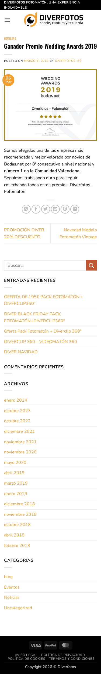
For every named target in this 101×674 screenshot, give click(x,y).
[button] (7, 19)
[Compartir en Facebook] (36, 209)
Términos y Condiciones (72, 659)
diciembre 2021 (19, 431)
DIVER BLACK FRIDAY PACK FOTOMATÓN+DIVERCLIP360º (34, 317)
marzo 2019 (16, 483)
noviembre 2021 (20, 442)
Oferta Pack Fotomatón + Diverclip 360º (42, 331)
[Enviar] (91, 265)
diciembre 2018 (19, 504)
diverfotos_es (68, 61)
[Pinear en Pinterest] (65, 209)
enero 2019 (15, 494)
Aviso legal (26, 655)
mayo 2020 (15, 463)
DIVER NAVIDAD (21, 352)
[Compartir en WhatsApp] (26, 209)
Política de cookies (27, 659)
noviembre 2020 (20, 452)
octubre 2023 (17, 411)
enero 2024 (15, 400)
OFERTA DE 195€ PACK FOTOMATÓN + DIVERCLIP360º (43, 300)
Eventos (12, 587)
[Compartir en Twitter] (45, 209)
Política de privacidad (63, 655)
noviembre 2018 (20, 514)
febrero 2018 (17, 546)
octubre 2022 (17, 421)
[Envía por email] (55, 209)
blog (8, 577)
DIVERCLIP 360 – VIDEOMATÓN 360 (40, 342)
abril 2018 (14, 535)
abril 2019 (14, 473)
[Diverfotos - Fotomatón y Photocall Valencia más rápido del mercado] (54, 19)
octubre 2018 (17, 525)
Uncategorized (18, 608)
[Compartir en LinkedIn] (74, 209)
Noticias (10, 38)
